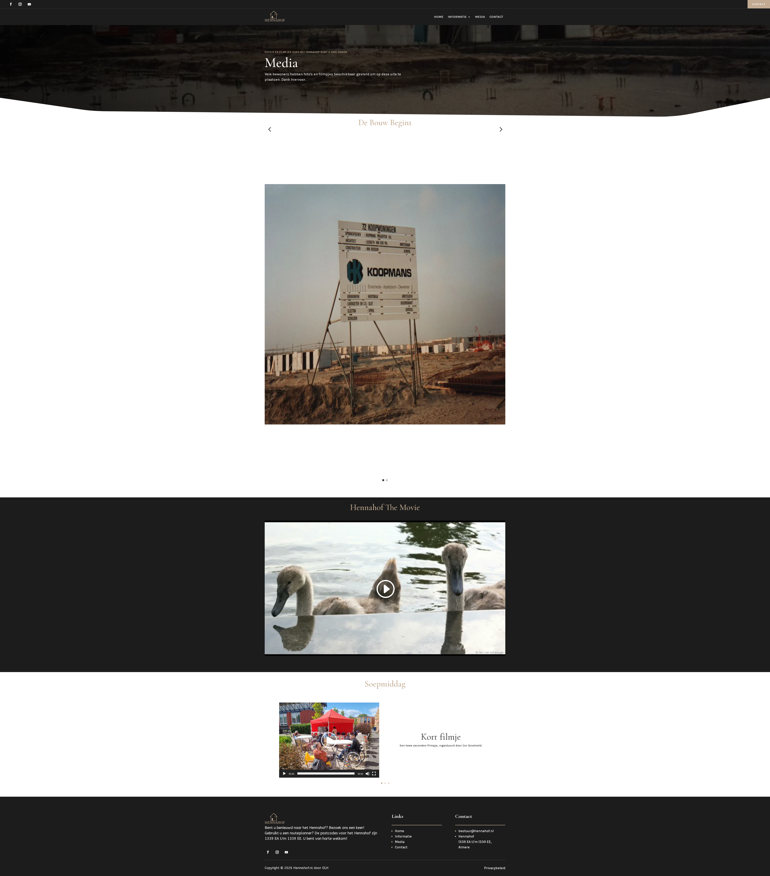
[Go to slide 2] (387, 480)
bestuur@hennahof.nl (476, 831)
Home (438, 17)
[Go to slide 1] (383, 480)
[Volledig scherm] (374, 773)
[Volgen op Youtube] (29, 4)
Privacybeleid (494, 868)
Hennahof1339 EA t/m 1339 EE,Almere (474, 841)
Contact (759, 4)
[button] (269, 129)
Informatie (457, 17)
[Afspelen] (284, 773)
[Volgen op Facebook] (11, 4)
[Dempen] (368, 773)
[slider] (326, 773)
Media (480, 17)
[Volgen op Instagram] (20, 4)
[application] (329, 740)
